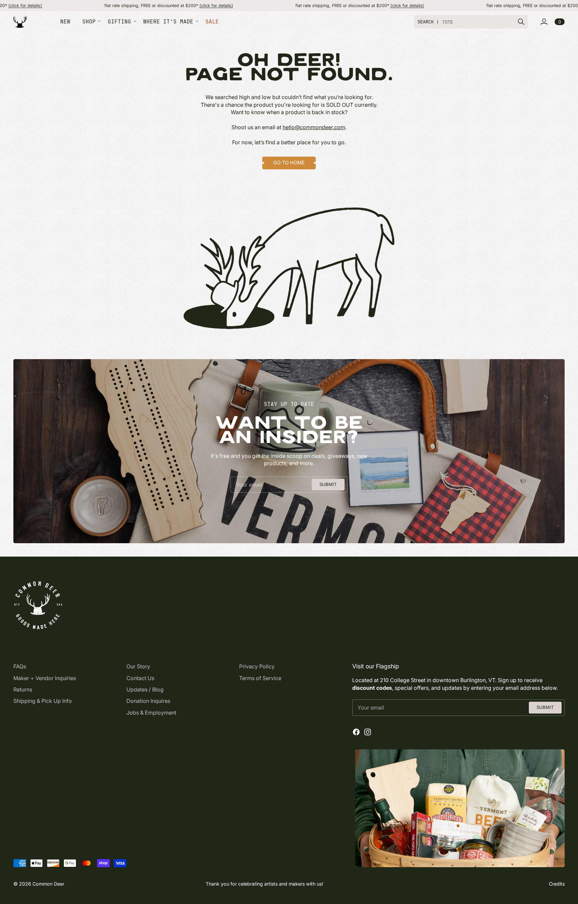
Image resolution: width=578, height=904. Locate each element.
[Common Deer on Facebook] (356, 732)
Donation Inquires (148, 700)
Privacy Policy (257, 666)
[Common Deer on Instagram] (368, 732)
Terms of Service (260, 678)
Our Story (138, 666)
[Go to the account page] (544, 21)
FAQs (19, 666)
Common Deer (48, 884)
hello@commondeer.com (314, 127)
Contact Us (140, 678)
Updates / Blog (145, 689)
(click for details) (176, 5)
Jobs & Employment (151, 712)
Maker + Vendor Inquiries (44, 678)
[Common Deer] (20, 22)
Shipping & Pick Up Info (42, 700)
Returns (22, 689)
